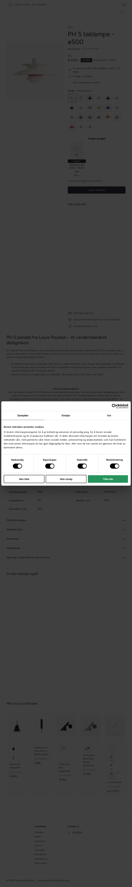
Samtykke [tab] (22, 415)
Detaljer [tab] (66, 415)
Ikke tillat (24, 479)
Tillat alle (108, 479)
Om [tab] (109, 415)
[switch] (49, 466)
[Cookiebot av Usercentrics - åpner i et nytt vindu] (114, 406)
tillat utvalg (66, 479)
